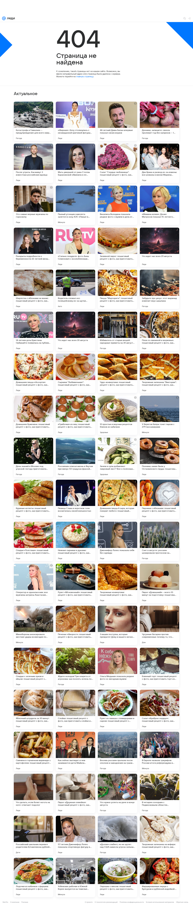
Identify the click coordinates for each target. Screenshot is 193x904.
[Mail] (4, 18)
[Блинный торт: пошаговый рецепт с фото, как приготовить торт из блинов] (159, 667)
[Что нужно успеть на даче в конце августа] (117, 793)
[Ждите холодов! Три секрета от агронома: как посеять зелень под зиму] (75, 667)
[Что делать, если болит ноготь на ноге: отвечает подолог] (33, 793)
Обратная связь (182, 902)
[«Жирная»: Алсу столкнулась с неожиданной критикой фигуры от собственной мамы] (75, 121)
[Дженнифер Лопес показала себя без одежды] (117, 541)
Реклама (24, 902)
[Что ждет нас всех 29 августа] (159, 247)
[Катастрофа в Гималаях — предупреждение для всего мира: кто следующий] (33, 121)
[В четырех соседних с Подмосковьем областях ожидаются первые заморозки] (159, 793)
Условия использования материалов (160, 902)
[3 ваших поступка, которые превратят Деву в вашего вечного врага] (117, 625)
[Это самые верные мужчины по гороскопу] (33, 205)
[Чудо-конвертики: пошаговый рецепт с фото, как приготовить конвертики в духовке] (117, 373)
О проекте (89, 902)
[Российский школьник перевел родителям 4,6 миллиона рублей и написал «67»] (33, 835)
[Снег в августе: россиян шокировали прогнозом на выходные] (159, 541)
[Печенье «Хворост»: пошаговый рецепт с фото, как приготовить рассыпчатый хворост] (75, 625)
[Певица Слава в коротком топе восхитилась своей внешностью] (75, 499)
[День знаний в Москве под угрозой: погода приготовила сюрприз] (33, 457)
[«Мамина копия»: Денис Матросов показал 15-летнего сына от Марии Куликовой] (159, 205)
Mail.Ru (5, 902)
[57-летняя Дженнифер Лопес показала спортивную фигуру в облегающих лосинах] (75, 835)
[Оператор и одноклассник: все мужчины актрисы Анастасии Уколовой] (33, 583)
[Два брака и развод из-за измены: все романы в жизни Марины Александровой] (159, 163)
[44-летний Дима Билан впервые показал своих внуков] (117, 121)
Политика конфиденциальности (132, 902)
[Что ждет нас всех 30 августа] (75, 331)
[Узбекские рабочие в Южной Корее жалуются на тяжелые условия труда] (75, 877)
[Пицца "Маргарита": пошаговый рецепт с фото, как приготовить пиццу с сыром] (117, 289)
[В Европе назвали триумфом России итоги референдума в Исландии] (159, 751)
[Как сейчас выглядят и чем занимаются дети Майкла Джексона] (75, 751)
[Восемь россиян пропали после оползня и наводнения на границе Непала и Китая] (117, 751)
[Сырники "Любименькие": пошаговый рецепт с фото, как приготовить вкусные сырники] (75, 373)
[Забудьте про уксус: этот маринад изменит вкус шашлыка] (159, 289)
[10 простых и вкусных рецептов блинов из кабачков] (117, 415)
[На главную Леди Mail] (10, 18)
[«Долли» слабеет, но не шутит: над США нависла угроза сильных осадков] (117, 835)
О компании (14, 902)
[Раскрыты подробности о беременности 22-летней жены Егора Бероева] (33, 247)
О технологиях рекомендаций (106, 902)
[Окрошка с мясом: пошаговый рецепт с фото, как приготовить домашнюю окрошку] (117, 877)
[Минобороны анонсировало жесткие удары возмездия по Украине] (33, 625)
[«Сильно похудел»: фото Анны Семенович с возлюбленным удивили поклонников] (75, 247)
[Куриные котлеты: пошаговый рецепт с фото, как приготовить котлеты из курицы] (33, 499)
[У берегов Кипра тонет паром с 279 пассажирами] (159, 415)
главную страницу (84, 76)
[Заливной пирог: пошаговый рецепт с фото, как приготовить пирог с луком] (117, 247)
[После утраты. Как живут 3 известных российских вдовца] (33, 163)
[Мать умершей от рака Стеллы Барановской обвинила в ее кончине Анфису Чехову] (75, 163)
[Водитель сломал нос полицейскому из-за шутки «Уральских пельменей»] (75, 289)
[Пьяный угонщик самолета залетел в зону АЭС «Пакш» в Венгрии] (75, 205)
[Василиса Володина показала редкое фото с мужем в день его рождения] (117, 205)
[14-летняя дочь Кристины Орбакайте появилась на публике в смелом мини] (33, 331)
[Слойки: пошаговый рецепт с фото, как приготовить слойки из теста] (75, 709)
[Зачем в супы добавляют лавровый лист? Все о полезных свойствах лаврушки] (117, 457)
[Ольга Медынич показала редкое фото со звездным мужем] (117, 667)
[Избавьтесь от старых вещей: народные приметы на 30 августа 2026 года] (117, 331)
